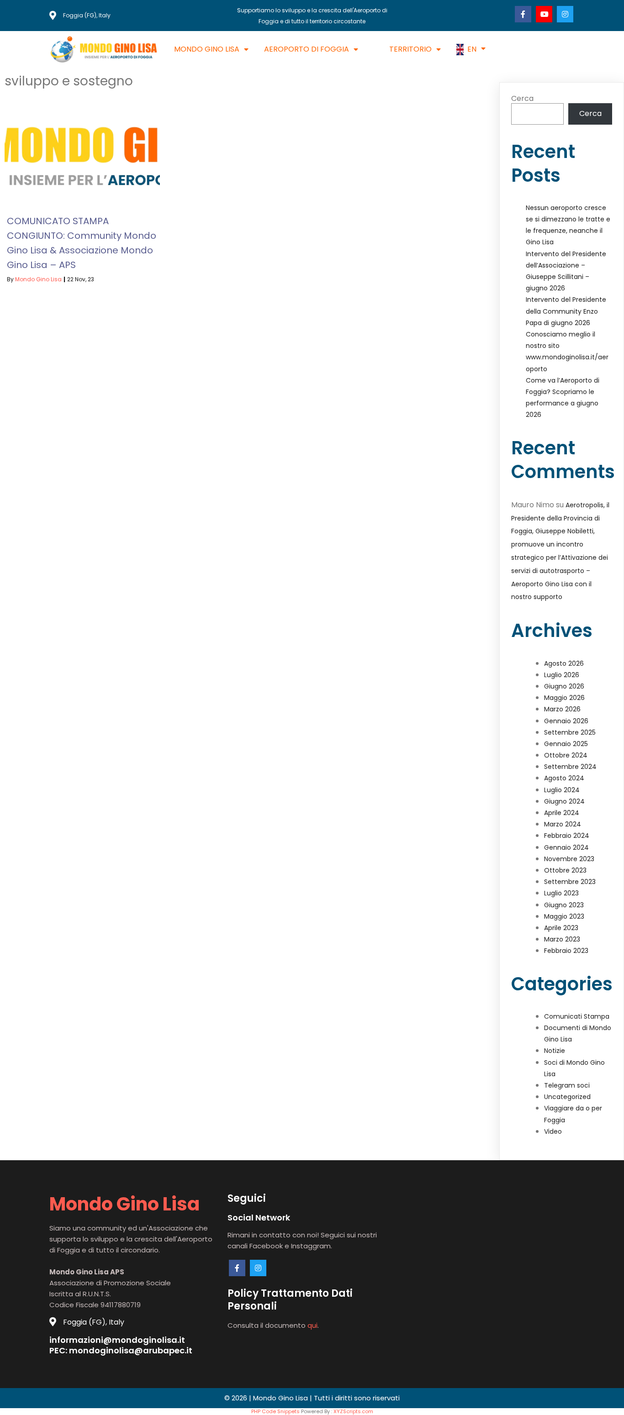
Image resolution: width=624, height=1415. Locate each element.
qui (312, 1325)
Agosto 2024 (564, 778)
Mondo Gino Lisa (38, 279)
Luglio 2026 (561, 674)
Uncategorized (567, 1096)
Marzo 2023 (562, 939)
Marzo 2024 (562, 824)
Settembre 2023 (570, 881)
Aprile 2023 (561, 927)
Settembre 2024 (570, 766)
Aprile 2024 (561, 812)
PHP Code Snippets (275, 1411)
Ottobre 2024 (565, 755)
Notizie (554, 1050)
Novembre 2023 (569, 858)
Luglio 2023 (561, 893)
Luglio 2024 (562, 789)
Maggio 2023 (564, 916)
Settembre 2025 (570, 732)
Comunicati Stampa (576, 1016)
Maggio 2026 (564, 697)
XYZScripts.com (353, 1411)
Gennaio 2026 (566, 721)
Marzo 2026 (562, 709)
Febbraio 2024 (566, 835)
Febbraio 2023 (566, 950)
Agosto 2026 (564, 663)
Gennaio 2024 (566, 847)
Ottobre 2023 (565, 870)
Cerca (522, 98)
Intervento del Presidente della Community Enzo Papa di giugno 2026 (566, 311)
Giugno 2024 (564, 801)
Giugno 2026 (564, 686)
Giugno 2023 (564, 905)
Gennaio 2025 (566, 743)
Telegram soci (567, 1085)
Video (553, 1131)
